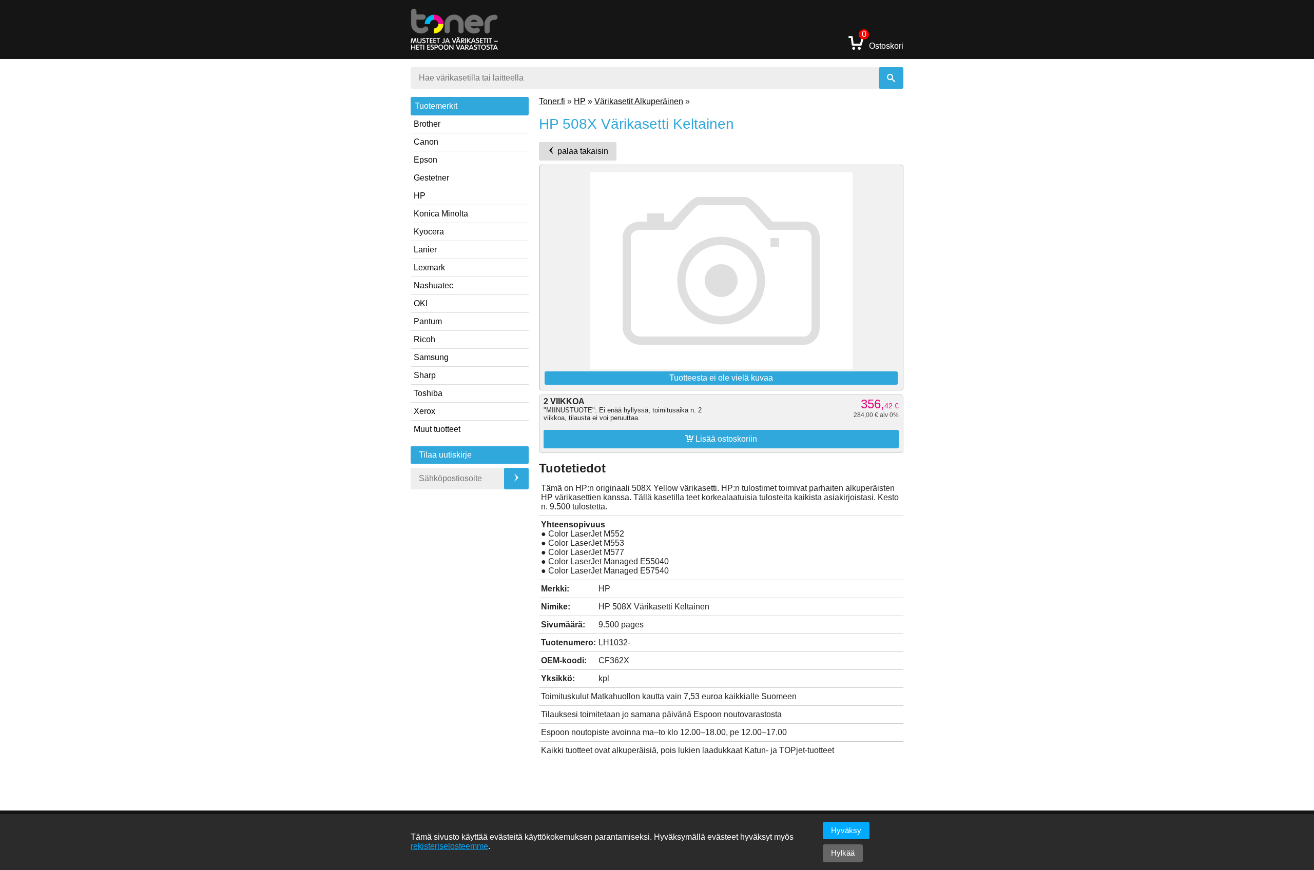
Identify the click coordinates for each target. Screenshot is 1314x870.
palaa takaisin (581, 151)
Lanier (425, 249)
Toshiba (428, 393)
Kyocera (429, 231)
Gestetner (431, 177)
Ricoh (424, 339)
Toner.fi (552, 101)
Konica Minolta (441, 213)
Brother (427, 124)
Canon (426, 141)
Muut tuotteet (437, 429)
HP (420, 195)
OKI (421, 303)
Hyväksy (846, 830)
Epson (425, 159)
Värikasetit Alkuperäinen (638, 101)
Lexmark (429, 267)
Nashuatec (433, 285)
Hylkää (843, 852)
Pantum (428, 321)
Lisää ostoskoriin (721, 438)
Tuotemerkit (436, 106)
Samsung (431, 357)
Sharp (425, 375)
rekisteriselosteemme (449, 846)
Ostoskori (882, 42)
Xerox (424, 411)
